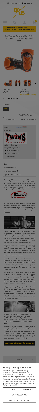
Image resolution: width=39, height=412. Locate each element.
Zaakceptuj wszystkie (19, 400)
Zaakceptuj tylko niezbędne (19, 389)
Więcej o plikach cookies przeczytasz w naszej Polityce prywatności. (18, 384)
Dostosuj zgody (19, 395)
